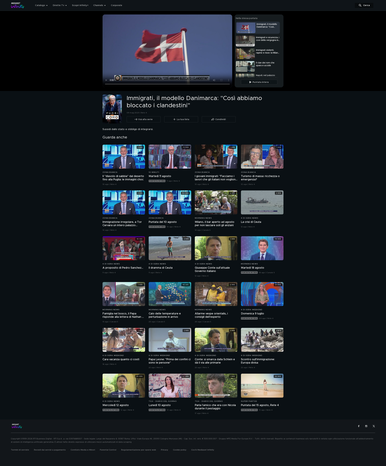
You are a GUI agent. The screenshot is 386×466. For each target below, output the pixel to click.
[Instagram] (366, 426)
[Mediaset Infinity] (17, 5)
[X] (373, 426)
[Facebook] (358, 426)
